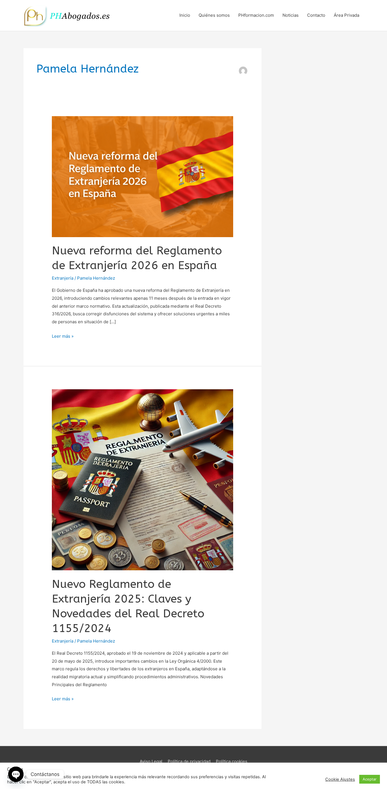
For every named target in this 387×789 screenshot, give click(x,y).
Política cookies (231, 761)
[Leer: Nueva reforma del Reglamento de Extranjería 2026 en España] (142, 176)
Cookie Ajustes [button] (340, 779)
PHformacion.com (256, 15)
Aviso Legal (151, 761)
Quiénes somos (214, 15)
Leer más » (63, 335)
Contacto (316, 15)
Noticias (290, 15)
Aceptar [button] (370, 779)
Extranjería (62, 278)
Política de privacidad (189, 761)
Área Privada (346, 15)
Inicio (184, 15)
